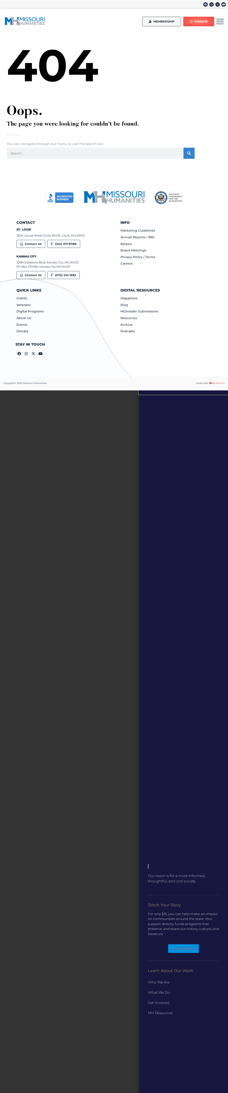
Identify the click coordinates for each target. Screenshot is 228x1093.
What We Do (159, 992)
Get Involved (158, 1003)
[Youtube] (223, 4)
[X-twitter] (217, 4)
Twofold (220, 383)
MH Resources (160, 1013)
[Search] (189, 153)
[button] (183, 392)
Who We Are (158, 982)
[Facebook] (205, 4)
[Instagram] (211, 4)
